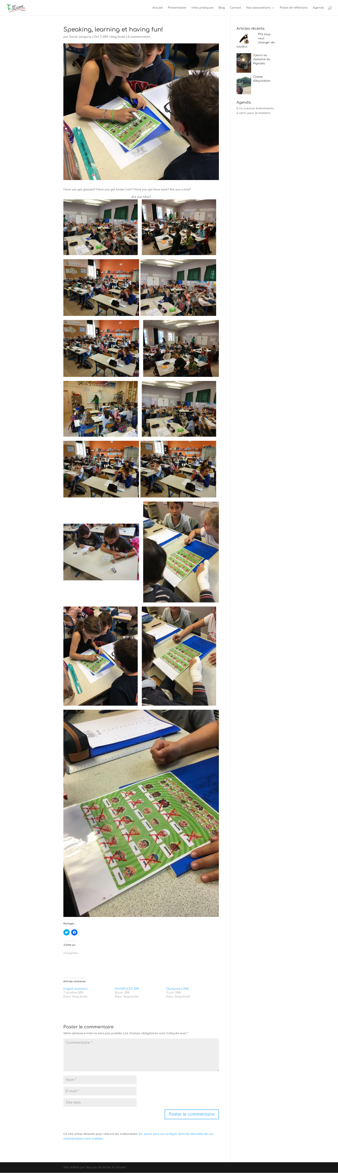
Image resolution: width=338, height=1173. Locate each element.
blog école (118, 36)
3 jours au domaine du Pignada (261, 59)
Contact (235, 7)
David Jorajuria (80, 36)
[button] (100, 227)
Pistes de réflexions (294, 7)
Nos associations (258, 7)
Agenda (318, 7)
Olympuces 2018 (177, 988)
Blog (221, 7)
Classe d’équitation (262, 78)
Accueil (157, 7)
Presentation (177, 7)
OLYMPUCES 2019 (127, 988)
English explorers (75, 988)
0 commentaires (139, 36)
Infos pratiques (202, 7)
